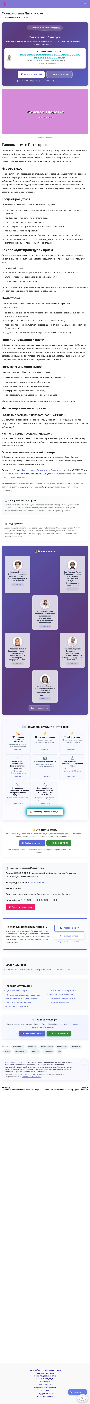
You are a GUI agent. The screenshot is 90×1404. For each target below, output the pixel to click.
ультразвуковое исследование (71, 473)
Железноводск (47, 1047)
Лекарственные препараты (45, 1388)
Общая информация (45, 1396)
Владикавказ (18, 1047)
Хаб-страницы (45, 1385)
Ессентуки (32, 1047)
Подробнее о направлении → (69, 942)
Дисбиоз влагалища (59, 1002)
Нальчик (7, 1051)
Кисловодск (62, 1047)
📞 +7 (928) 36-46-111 (69, 928)
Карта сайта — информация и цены (45, 1370)
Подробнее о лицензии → (31, 1076)
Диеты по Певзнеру (17, 990)
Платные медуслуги (45, 1379)
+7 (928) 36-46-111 (59, 74)
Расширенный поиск (45, 1373)
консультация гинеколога (14, 477)
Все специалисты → (39, 708)
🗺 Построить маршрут (20, 907)
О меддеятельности (45, 1393)
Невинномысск (21, 1051)
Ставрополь (48, 1051)
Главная (45, 1391)
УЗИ (59, 1051)
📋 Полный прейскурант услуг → (45, 812)
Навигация (45, 1382)
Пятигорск (35, 1051)
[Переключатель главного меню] (85, 4)
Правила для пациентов (45, 1376)
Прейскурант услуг (32, 843)
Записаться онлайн (31, 74)
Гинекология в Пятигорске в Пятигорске (42, 470)
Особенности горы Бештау (63, 998)
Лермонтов (76, 1047)
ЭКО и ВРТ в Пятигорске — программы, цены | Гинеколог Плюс (38, 969)
